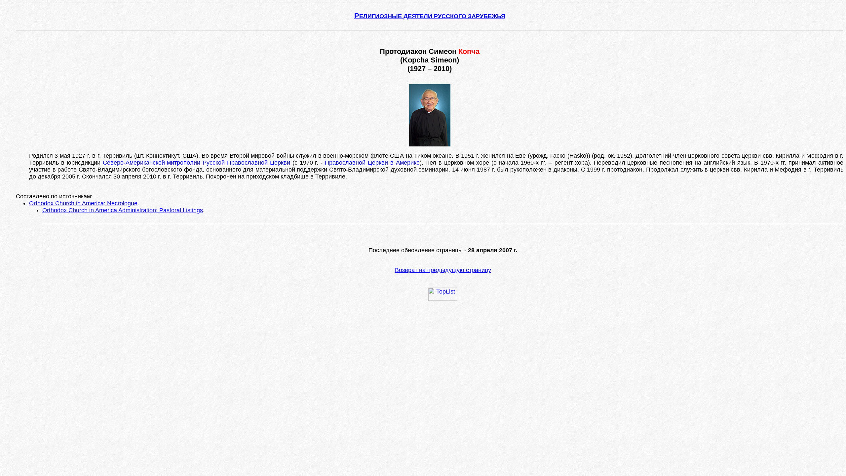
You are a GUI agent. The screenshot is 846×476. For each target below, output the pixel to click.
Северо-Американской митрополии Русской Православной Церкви (196, 162)
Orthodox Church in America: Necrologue (83, 203)
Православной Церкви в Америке (372, 162)
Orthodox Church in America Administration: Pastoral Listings (122, 210)
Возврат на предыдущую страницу (443, 270)
